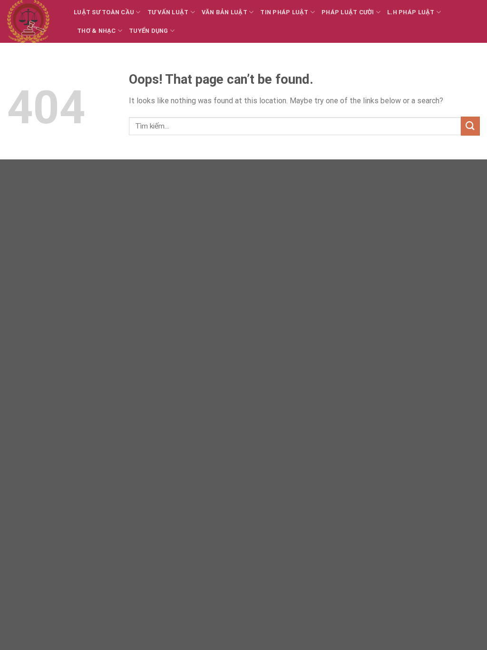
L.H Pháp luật (410, 12)
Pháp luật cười (347, 12)
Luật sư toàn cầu (104, 12)
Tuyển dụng (148, 30)
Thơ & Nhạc (96, 30)
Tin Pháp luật (284, 12)
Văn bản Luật (224, 12)
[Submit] (470, 126)
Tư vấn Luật (168, 12)
